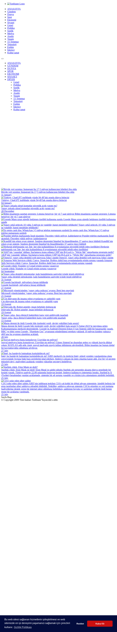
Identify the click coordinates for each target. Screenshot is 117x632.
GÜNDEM (12, 65)
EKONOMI (13, 74)
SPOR (10, 71)
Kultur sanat (13, 52)
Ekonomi (11, 20)
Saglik (10, 30)
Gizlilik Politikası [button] (23, 627)
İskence (11, 50)
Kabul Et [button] (100, 623)
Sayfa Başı (6, 397)
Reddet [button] (80, 623)
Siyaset (10, 22)
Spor (9, 17)
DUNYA (11, 68)
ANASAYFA (14, 9)
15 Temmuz (13, 41)
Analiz (10, 36)
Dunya (10, 14)
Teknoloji (11, 44)
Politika (11, 28)
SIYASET (12, 76)
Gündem (11, 11)
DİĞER (11, 79)
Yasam (10, 39)
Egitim (10, 47)
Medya (10, 33)
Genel (10, 25)
